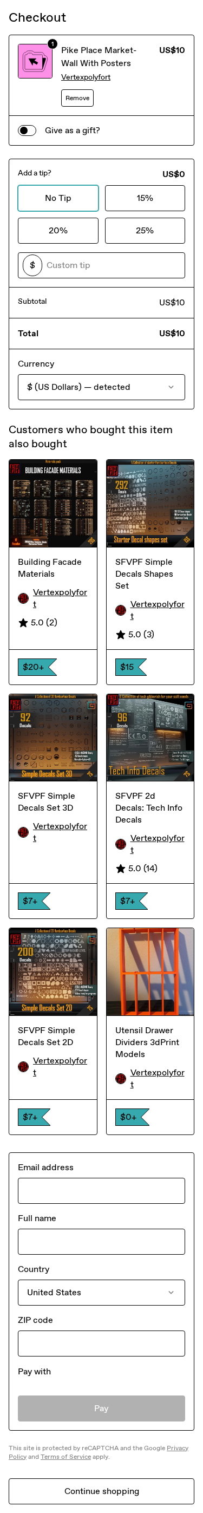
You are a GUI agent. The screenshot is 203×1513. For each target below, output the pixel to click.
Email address (46, 1167)
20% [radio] (58, 230)
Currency (36, 363)
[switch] (27, 130)
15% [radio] (145, 198)
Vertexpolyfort (85, 77)
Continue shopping (101, 1491)
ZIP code (35, 1320)
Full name (37, 1218)
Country (33, 1269)
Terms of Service (66, 1456)
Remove (77, 98)
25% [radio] (145, 230)
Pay (101, 1408)
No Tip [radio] (58, 198)
